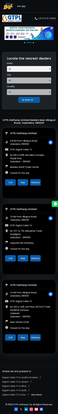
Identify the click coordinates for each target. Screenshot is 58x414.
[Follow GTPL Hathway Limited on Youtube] (36, 409)
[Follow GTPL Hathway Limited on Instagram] (31, 409)
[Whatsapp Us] (55, 204)
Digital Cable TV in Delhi (14, 390)
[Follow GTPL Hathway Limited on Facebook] (16, 409)
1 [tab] (25, 42)
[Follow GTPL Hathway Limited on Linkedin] (26, 409)
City (9, 75)
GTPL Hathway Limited (23, 133)
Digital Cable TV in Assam (15, 382)
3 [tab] (33, 42)
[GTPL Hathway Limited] (12, 18)
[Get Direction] (50, 142)
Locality (11, 86)
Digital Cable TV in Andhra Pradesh (20, 377)
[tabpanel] (29, 33)
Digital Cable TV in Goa (14, 395)
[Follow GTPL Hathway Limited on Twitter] (21, 409)
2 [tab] (27, 42)
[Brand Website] (41, 409)
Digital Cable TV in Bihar (14, 386)
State (9, 63)
